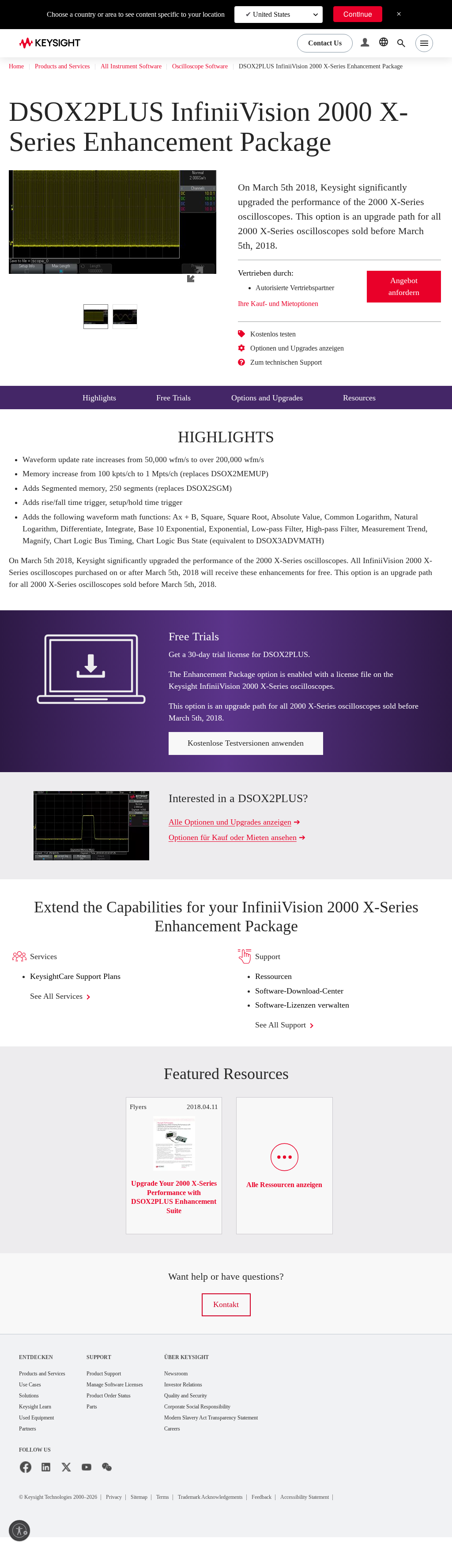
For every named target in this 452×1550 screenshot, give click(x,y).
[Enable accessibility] (19, 1530)
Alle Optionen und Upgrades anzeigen (238, 832)
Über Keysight (210, 1367)
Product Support (119, 1384)
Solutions (31, 1407)
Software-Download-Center (307, 1001)
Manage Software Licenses (133, 1396)
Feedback (313, 1509)
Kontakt (226, 1315)
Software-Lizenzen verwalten (310, 1015)
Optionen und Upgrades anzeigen (307, 359)
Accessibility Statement (366, 1509)
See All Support (285, 1035)
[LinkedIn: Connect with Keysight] (46, 1480)
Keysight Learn (38, 1419)
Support (111, 1367)
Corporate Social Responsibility (229, 1419)
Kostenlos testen (279, 344)
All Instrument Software (150, 66)
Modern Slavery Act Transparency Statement (246, 1430)
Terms (193, 1509)
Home (17, 66)
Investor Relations (212, 1396)
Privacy (134, 1509)
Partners (29, 1441)
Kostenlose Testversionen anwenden (245, 753)
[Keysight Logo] (53, 43)
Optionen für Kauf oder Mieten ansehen (242, 847)
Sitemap (164, 1509)
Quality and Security (214, 1407)
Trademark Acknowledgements (251, 1509)
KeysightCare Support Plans (81, 987)
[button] (366, 43)
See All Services (62, 1007)
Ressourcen (276, 987)
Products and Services (70, 66)
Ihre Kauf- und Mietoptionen (287, 314)
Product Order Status (125, 1407)
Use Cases (33, 1396)
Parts (104, 1419)
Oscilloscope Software (229, 66)
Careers (199, 1441)
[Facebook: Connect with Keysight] (25, 1480)
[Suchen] (401, 43)
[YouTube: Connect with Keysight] (86, 1480)
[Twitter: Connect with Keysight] (66, 1480)
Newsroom (203, 1384)
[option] (95, 327)
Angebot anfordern (404, 297)
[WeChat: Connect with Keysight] (106, 1480)
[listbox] (112, 327)
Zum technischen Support (295, 373)
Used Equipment (40, 1430)
